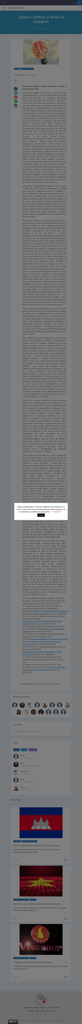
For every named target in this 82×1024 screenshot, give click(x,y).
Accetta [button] (41, 515)
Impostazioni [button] (57, 512)
